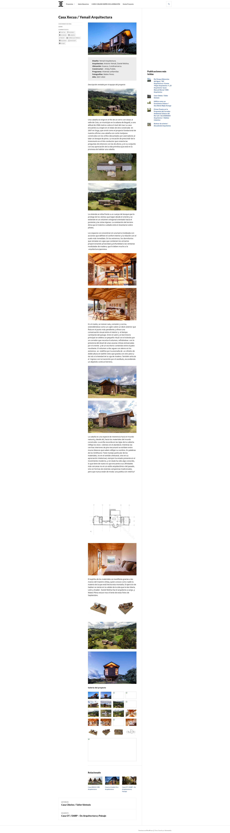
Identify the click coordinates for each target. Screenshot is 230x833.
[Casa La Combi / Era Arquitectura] (112, 781)
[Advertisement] (112, 488)
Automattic (168, 830)
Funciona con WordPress (146, 830)
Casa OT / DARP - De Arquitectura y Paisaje (129, 789)
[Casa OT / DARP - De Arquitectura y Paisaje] (129, 781)
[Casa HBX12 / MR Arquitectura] (95, 781)
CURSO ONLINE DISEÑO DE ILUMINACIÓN (106, 4)
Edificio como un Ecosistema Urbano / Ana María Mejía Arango (162, 103)
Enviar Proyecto (128, 4)
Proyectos (69, 4)
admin (60, 26)
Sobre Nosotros (83, 4)
